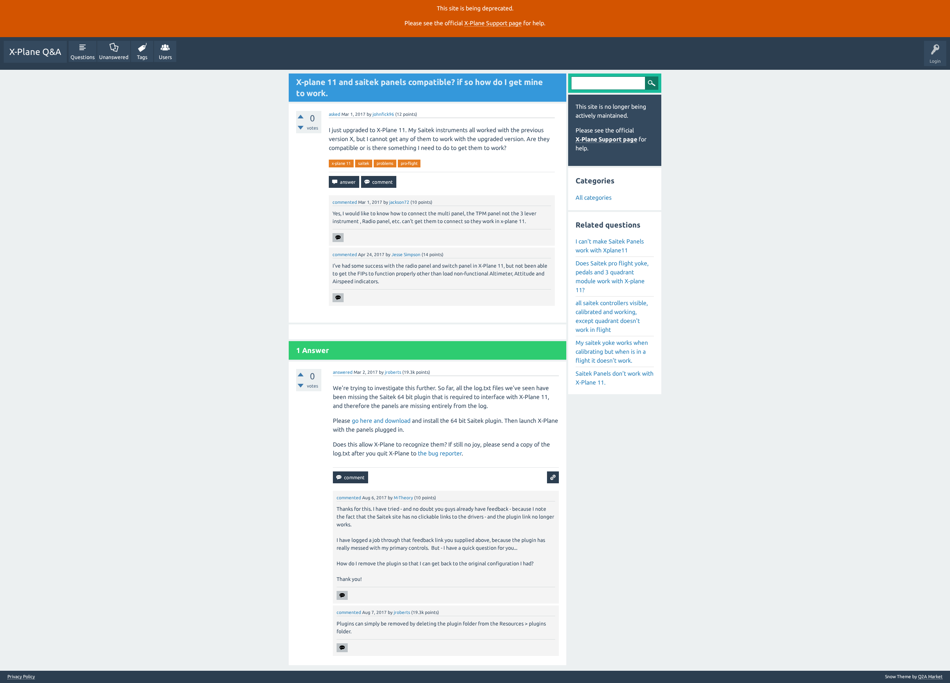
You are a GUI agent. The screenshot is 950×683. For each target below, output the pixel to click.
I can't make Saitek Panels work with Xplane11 (610, 246)
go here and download (381, 420)
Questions (83, 57)
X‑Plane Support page (493, 23)
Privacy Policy (21, 676)
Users (165, 57)
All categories (594, 197)
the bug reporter (440, 453)
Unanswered (113, 57)
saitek (363, 163)
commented (344, 202)
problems (385, 163)
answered (343, 372)
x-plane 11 (341, 163)
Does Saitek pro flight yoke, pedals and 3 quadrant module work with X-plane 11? (612, 276)
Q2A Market (930, 676)
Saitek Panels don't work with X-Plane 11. (614, 378)
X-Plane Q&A (35, 52)
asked (334, 114)
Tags (142, 57)
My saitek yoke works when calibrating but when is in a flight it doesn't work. (612, 351)
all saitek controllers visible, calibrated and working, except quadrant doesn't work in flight (612, 316)
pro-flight (409, 163)
